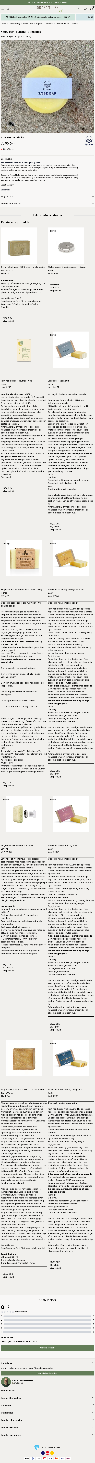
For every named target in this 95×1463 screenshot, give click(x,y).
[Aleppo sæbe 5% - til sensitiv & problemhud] (24, 1063)
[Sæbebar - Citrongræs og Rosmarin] (71, 563)
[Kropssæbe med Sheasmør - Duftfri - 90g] (24, 563)
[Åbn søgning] (7, 8)
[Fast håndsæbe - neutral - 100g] (24, 354)
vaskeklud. (27, 724)
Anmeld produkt (47, 1348)
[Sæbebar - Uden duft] (71, 354)
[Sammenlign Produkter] (85, 8)
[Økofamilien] (47, 9)
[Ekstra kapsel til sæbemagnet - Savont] (71, 245)
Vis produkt (8, 321)
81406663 (18, 1383)
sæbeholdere (7, 742)
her (49, 503)
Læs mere (5, 190)
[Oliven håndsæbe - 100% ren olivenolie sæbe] (24, 245)
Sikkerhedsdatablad (23, 456)
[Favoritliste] (79, 8)
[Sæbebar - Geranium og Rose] (71, 819)
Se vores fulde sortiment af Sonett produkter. (23, 453)
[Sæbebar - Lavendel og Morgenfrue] (71, 1063)
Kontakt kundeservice (47, 1373)
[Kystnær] (89, 143)
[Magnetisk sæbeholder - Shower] (24, 819)
